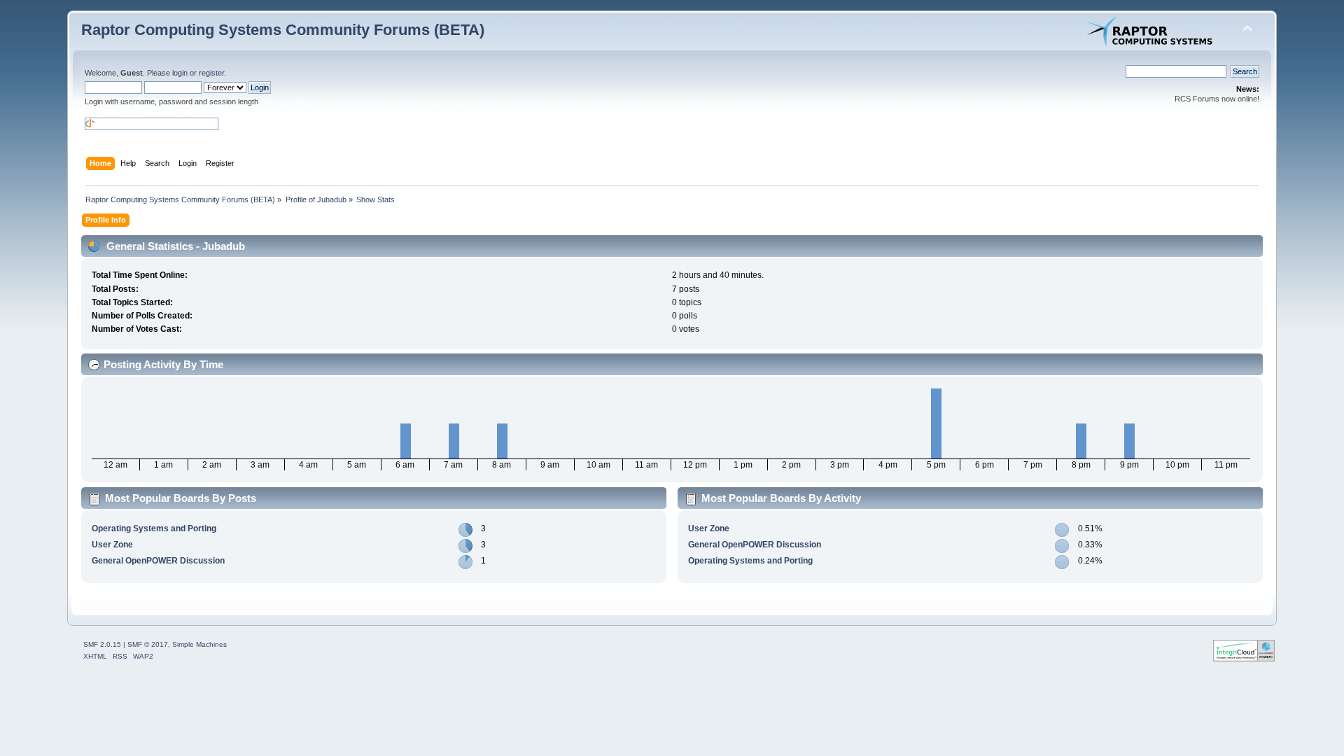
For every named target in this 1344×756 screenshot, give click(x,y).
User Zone (112, 545)
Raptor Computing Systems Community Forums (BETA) (282, 29)
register (211, 73)
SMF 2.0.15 (102, 644)
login (180, 73)
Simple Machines (199, 644)
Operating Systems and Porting (154, 528)
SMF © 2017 (147, 644)
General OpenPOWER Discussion (158, 561)
